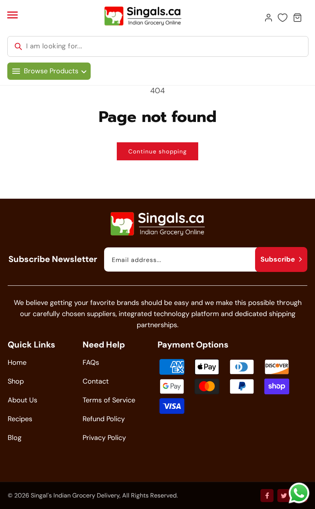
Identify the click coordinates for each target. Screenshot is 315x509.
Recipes (20, 418)
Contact (96, 381)
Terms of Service (109, 400)
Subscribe (277, 259)
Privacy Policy (104, 437)
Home (17, 362)
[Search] (18, 46)
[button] (12, 15)
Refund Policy (104, 418)
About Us (22, 400)
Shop (16, 381)
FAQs (91, 362)
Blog (15, 437)
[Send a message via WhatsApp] (299, 493)
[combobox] (157, 46)
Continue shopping (157, 151)
